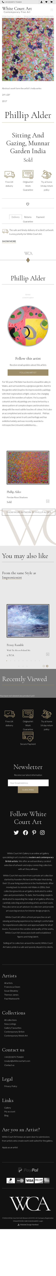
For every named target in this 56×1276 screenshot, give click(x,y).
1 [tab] (6, 660)
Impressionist (12, 577)
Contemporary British (14, 1031)
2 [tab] (10, 660)
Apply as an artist (10, 1147)
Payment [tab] (40, 217)
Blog (6, 1115)
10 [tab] (19, 666)
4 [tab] (19, 660)
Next (47, 666)
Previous (43, 666)
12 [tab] (27, 666)
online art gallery (41, 853)
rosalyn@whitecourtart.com (17, 1061)
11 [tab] (23, 666)
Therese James (11, 994)
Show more (9, 241)
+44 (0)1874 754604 (13, 2)
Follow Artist (28, 372)
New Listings (10, 1024)
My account (9, 1111)
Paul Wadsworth (11, 998)
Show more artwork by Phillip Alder (29, 512)
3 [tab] (14, 660)
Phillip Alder (28, 114)
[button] (50, 22)
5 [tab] (23, 660)
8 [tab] (35, 660)
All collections (10, 1020)
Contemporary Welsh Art (16, 1035)
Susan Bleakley (11, 991)
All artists (8, 983)
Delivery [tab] (16, 217)
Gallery (7, 1107)
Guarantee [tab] (28, 221)
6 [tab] (27, 660)
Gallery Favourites (12, 1028)
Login (41, 1221)
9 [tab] (39, 660)
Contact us (9, 1065)
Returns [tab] (28, 217)
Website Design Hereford (29, 1225)
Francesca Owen (12, 987)
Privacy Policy (10, 1086)
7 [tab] (31, 660)
